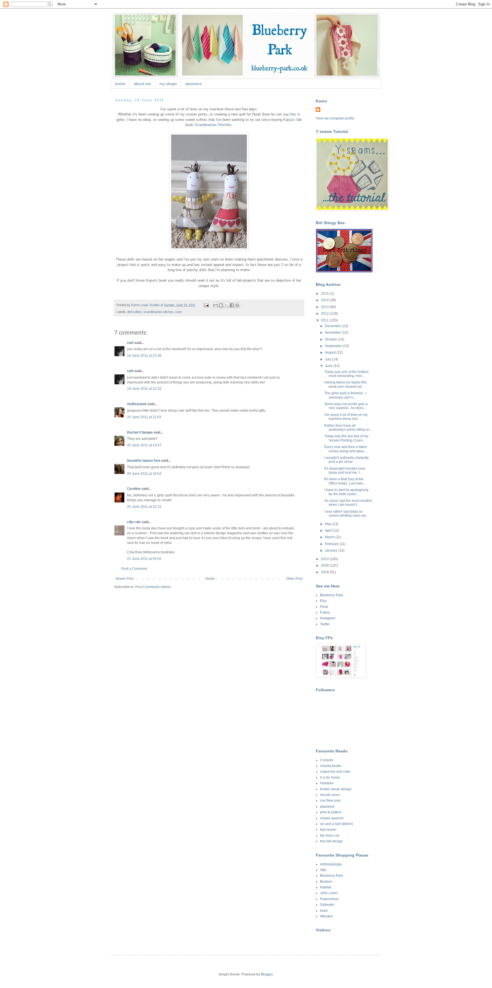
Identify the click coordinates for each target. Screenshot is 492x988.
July (328, 359)
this (293, 114)
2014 (325, 300)
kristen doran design (336, 789)
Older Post (294, 579)
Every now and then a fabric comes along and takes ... (346, 449)
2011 (325, 320)
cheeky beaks (330, 766)
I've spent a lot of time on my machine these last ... (346, 417)
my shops (168, 83)
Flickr (324, 607)
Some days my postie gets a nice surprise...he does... (346, 406)
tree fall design (331, 841)
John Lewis (329, 893)
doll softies (134, 311)
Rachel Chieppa (140, 432)
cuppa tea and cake (335, 772)
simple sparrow (332, 818)
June (329, 366)
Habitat (325, 887)
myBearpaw (137, 404)
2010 (325, 559)
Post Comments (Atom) (153, 587)
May (328, 524)
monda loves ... (331, 795)
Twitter (325, 624)
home (120, 83)
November (333, 333)
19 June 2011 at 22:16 (144, 389)
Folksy (325, 612)
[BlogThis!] (221, 305)
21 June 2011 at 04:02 (144, 559)
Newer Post (125, 579)
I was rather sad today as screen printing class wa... (346, 513)
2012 (325, 313)
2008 (325, 572)
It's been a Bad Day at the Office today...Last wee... (345, 481)
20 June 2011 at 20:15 (144, 507)
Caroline (134, 489)
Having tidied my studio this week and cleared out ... (345, 384)
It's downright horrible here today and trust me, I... (344, 471)
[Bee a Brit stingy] (344, 271)
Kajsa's (289, 119)
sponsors (193, 83)
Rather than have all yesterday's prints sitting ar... (348, 428)
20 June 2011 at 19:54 (144, 474)
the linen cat (329, 836)
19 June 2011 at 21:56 (144, 356)
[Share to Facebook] (232, 305)
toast (323, 911)
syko (178, 311)
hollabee (327, 783)
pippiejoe (327, 806)
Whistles (326, 916)
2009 (325, 566)
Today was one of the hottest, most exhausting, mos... (346, 374)
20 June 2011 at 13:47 (144, 445)
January (331, 550)
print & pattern (331, 812)
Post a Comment (134, 569)
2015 (325, 294)
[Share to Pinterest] (237, 305)
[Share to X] (226, 305)
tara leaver (328, 830)
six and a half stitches (336, 824)
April (329, 531)
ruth (130, 343)
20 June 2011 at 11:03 (144, 417)
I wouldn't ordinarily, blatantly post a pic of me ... (346, 460)
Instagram (327, 618)
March (330, 537)
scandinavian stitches (158, 311)
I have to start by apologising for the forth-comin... (346, 492)
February (332, 544)
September (334, 346)
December (333, 326)
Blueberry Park (331, 595)
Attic (323, 870)
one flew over (330, 801)
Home (210, 579)
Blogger (267, 974)
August (331, 352)
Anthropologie (331, 864)
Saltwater (327, 905)
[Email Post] (206, 305)
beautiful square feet (143, 461)
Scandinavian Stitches (212, 125)
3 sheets (326, 760)
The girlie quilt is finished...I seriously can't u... (345, 395)
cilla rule (134, 522)
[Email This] (215, 305)
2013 (325, 307)
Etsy (323, 601)
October (331, 339)
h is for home (330, 777)
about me (142, 83)
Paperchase (329, 899)
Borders (326, 882)
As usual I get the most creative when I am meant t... (348, 503)
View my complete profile (335, 118)
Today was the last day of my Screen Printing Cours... (346, 438)
